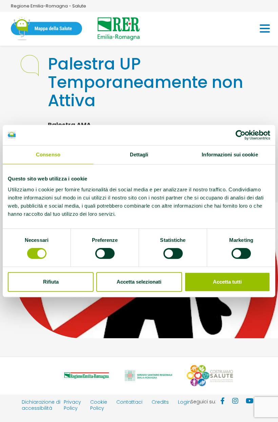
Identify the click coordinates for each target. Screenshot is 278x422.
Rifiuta (51, 282)
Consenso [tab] (48, 154)
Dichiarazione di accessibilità (41, 405)
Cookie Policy (98, 405)
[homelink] (46, 29)
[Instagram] (235, 401)
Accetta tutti (227, 282)
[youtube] (250, 401)
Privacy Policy (72, 405)
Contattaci (129, 402)
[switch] (105, 253)
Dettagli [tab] (139, 154)
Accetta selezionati (139, 282)
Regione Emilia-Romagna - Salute (48, 6)
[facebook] (222, 401)
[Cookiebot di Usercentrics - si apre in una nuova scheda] (240, 135)
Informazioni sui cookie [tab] (230, 154)
